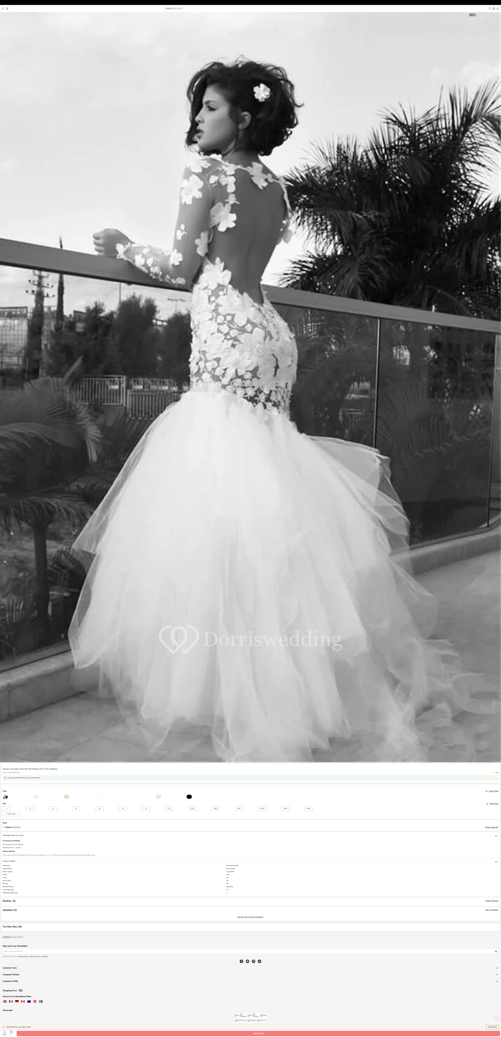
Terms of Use (33, 956)
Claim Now (492, 1027)
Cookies (44, 956)
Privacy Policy (24, 956)
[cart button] (493, 8)
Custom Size (11, 814)
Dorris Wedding (174, 8)
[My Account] (497, 8)
